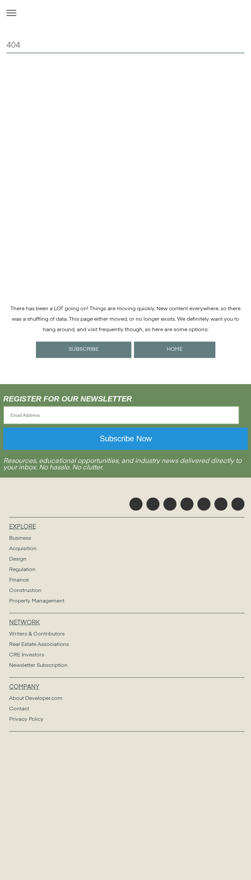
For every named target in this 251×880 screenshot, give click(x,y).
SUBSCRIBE (84, 349)
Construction (25, 590)
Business (20, 538)
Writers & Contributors (37, 634)
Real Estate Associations (39, 644)
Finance (19, 580)
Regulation (22, 569)
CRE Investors (26, 655)
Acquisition (23, 548)
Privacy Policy (26, 719)
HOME (175, 349)
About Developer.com (35, 698)
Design (17, 559)
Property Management (36, 601)
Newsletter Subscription (38, 665)
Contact (19, 709)
